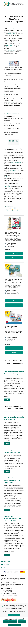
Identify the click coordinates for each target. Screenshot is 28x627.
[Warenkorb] (25, 8)
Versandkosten (6, 606)
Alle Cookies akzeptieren (14, 625)
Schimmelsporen (11, 50)
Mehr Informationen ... (19, 619)
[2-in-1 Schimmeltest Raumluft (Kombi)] (14, 318)
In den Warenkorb (14, 253)
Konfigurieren (22, 621)
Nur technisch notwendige (10, 621)
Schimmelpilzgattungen (12, 177)
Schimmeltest (11, 28)
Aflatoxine (7, 186)
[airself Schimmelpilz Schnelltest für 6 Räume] (14, 223)
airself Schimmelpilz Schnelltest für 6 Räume (12, 232)
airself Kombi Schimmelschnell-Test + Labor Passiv (12, 480)
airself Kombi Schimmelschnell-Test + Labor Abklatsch (12, 518)
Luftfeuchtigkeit (11, 78)
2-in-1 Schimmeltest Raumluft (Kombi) (11, 327)
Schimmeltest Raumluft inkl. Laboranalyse (13, 279)
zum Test (7, 399)
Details (14, 257)
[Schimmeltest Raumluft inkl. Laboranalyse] (14, 270)
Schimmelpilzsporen (16, 162)
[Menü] (3, 8)
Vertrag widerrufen (14, 615)
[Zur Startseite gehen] (14, 4)
